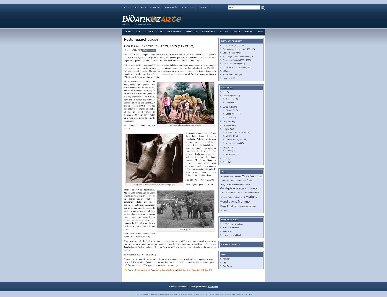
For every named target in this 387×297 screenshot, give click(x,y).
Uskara (229, 150)
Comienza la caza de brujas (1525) (237, 67)
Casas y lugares (154, 32)
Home (128, 32)
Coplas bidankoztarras (232, 52)
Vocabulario (231, 154)
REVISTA (127, 7)
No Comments (149, 50)
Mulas (194, 270)
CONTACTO (202, 7)
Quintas (229, 117)
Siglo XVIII (208, 270)
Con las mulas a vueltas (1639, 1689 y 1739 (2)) (159, 45)
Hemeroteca (208, 32)
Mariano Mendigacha (234, 139)
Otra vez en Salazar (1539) (234, 63)
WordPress (227, 266)
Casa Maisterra (236, 184)
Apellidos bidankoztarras (236, 132)
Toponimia (230, 102)
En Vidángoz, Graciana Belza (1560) (238, 56)
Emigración (230, 135)
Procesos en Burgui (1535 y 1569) (237, 60)
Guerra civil (240, 197)
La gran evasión (229, 78)
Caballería (181, 270)
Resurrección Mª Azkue (246, 206)
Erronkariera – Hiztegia (232, 74)
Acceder (226, 258)
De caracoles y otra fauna (233, 45)
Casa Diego (249, 176)
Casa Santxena (228, 192)
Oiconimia (230, 99)
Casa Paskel (254, 188)
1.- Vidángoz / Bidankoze (233, 224)
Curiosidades (174, 32)
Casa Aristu (224, 176)
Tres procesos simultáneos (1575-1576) (239, 49)
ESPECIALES (140, 7)
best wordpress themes (166, 294)
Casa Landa (230, 180)
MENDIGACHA (187, 7)
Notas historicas (141, 270)
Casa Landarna (240, 180)
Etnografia (192, 32)
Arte (137, 32)
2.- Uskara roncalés (231, 227)
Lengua (237, 32)
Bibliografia (230, 110)
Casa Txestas (243, 192)
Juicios (188, 270)
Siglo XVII (200, 270)
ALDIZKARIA (155, 7)
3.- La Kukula (228, 231)
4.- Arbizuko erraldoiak (232, 235)
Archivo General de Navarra (166, 270)
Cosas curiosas (232, 113)
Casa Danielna (235, 176)
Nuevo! (248, 32)
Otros (260, 32)
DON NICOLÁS (171, 7)
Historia (224, 32)
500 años (226, 70)
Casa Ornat (240, 188)
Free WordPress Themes (201, 294)
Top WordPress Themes (221, 294)
